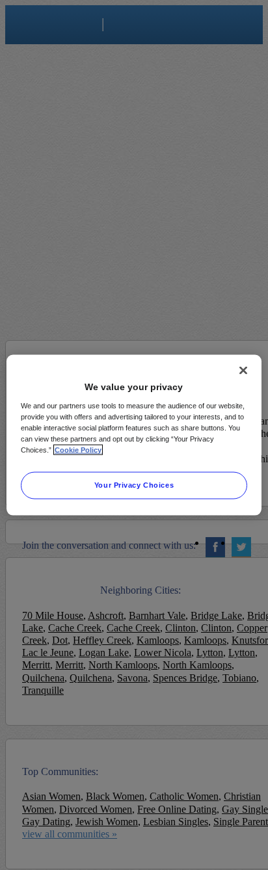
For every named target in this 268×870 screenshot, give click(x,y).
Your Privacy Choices (134, 484)
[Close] (243, 370)
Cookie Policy (78, 449)
